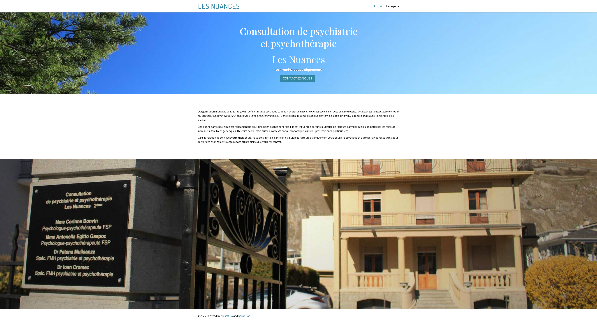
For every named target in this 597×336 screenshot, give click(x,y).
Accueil (378, 6)
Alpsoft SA (227, 316)
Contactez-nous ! (297, 78)
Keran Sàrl (244, 316)
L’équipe (391, 6)
